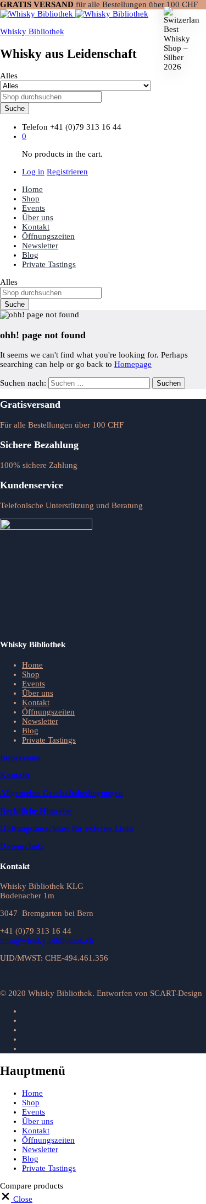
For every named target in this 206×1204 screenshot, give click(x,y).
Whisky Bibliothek (32, 31)
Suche (14, 108)
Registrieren (67, 171)
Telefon (35, 126)
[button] (16, 1199)
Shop (31, 198)
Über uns (37, 217)
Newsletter (40, 245)
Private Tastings (49, 264)
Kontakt (35, 226)
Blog (30, 255)
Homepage (133, 364)
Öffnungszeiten (48, 236)
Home (32, 189)
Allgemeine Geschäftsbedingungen (61, 793)
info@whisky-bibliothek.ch (47, 940)
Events (33, 208)
